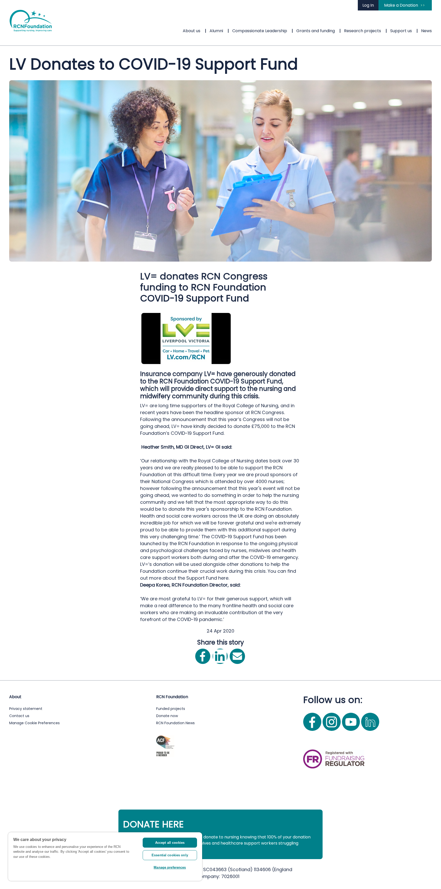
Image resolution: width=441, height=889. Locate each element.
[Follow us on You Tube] (351, 732)
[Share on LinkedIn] (220, 656)
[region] (105, 856)
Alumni (216, 31)
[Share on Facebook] (202, 656)
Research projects (362, 31)
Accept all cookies (170, 843)
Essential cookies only (170, 855)
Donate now (167, 715)
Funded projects (170, 708)
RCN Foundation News (175, 723)
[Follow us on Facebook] (313, 732)
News (426, 31)
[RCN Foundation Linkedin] (370, 732)
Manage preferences (170, 867)
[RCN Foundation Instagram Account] (332, 732)
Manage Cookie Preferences (34, 723)
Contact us (19, 715)
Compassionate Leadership (259, 31)
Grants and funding (315, 31)
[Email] (237, 656)
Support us (401, 31)
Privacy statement (25, 708)
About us (191, 31)
